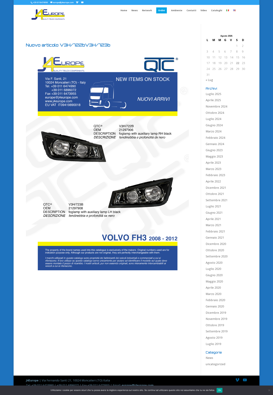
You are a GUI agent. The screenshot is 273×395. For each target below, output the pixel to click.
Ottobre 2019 (215, 325)
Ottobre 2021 (215, 194)
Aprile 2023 (213, 162)
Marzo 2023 (213, 169)
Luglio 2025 (213, 94)
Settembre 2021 (217, 200)
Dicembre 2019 (216, 313)
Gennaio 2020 (215, 306)
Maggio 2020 (214, 281)
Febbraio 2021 (215, 231)
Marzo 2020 (213, 294)
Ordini (161, 10)
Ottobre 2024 (215, 113)
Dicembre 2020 (216, 244)
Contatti (191, 10)
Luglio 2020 (213, 269)
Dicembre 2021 (216, 188)
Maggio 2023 (214, 156)
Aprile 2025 (213, 100)
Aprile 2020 (213, 287)
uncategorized (215, 364)
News (134, 10)
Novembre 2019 (216, 319)
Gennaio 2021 (215, 237)
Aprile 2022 (213, 181)
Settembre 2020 (217, 256)
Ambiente (176, 10)
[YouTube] (82, 2)
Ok (219, 390)
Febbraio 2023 (215, 175)
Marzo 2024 (213, 131)
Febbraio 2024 (215, 138)
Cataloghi (216, 10)
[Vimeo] (77, 2)
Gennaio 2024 (215, 144)
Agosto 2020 (214, 262)
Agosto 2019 (214, 337)
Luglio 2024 (213, 119)
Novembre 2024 (216, 106)
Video (203, 10)
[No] (269, 390)
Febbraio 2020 (215, 300)
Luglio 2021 (213, 206)
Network (147, 10)
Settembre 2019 (217, 331)
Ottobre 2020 (215, 250)
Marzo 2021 (213, 225)
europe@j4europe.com (138, 385)
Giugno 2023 (214, 150)
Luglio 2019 (213, 344)
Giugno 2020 (214, 275)
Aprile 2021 (213, 219)
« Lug (209, 80)
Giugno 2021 (214, 212)
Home (124, 10)
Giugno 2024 (214, 125)
